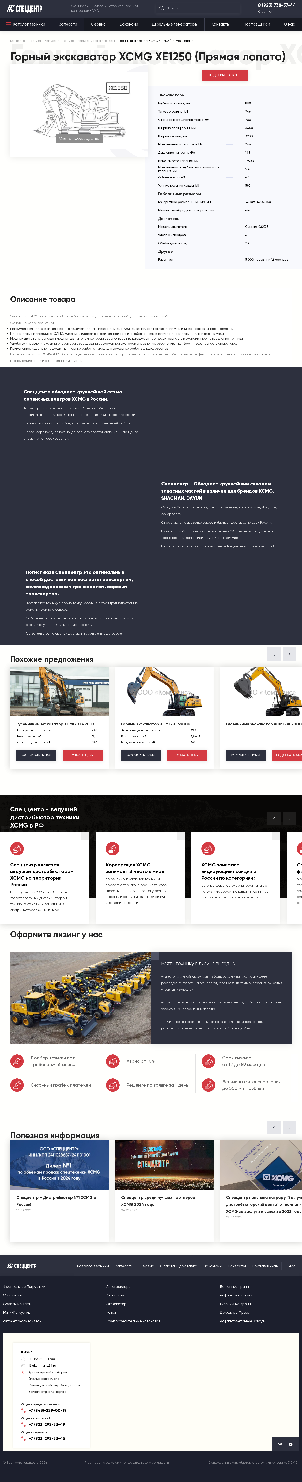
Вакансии (129, 24)
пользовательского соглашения (146, 1463)
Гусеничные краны (235, 1304)
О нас (289, 24)
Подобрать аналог (225, 75)
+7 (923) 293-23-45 (47, 1438)
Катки (111, 1312)
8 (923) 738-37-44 (277, 5)
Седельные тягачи (18, 1304)
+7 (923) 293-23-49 (47, 1424)
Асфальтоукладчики (236, 1295)
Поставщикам (256, 24)
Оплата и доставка (178, 1266)
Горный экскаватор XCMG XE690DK (155, 724)
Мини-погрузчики (17, 1312)
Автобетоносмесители (22, 1321)
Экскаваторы (117, 1304)
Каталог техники (29, 24)
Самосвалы (12, 1295)
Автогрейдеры (118, 1286)
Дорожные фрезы (234, 1312)
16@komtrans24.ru (42, 1365)
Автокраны (115, 1295)
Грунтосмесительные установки (133, 1321)
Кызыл (262, 11)
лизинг (36, 755)
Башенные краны (234, 1286)
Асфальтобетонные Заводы (242, 1321)
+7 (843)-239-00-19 (48, 1410)
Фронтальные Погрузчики (24, 1286)
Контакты (220, 24)
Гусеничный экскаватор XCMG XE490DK (55, 724)
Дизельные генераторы (174, 24)
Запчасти (68, 24)
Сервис (98, 24)
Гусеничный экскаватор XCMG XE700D (264, 724)
